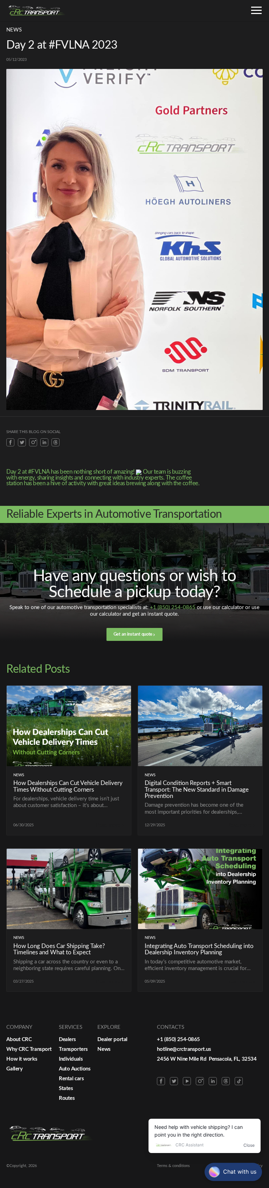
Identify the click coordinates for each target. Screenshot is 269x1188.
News (103, 1049)
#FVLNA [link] (39, 472)
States (66, 1088)
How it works (21, 1059)
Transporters (73, 1049)
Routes (67, 1098)
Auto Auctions (74, 1069)
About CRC (19, 1039)
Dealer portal (112, 1039)
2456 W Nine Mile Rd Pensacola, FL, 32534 (206, 1059)
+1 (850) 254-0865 (172, 607)
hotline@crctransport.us (184, 1049)
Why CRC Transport (28, 1049)
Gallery (14, 1069)
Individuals (71, 1059)
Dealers (67, 1039)
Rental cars (71, 1078)
